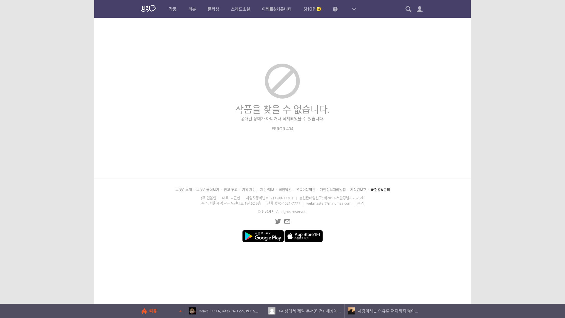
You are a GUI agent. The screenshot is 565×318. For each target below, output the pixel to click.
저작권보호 (358, 189)
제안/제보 (267, 189)
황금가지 (268, 211)
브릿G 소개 (183, 189)
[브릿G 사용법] (335, 9)
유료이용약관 (305, 189)
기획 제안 (249, 189)
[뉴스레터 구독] (287, 221)
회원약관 (285, 189)
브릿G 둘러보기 (207, 189)
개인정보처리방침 (333, 189)
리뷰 (153, 310)
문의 (360, 203)
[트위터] (278, 221)
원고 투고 (230, 189)
